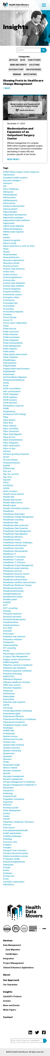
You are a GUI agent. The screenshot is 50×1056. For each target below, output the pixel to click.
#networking (8, 693)
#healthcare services (12, 571)
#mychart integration (12, 688)
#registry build (9, 796)
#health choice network (13, 494)
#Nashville (8, 691)
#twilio (6, 870)
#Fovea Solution (10, 460)
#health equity (9, 505)
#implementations (11, 625)
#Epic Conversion (11, 431)
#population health (11, 765)
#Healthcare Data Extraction (15, 528)
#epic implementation (13, 440)
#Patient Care (9, 742)
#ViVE (6, 879)
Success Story (16, 69)
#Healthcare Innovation (13, 548)
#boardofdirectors (11, 257)
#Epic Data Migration (12, 434)
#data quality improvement (15, 354)
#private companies (12, 770)
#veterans (7, 873)
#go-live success (11, 474)
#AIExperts (8, 192)
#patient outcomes (11, 748)
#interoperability (10, 645)
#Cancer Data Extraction (14, 269)
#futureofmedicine (11, 463)
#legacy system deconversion (16, 659)
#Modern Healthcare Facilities (16, 682)
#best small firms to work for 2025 (18, 246)
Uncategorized (33, 69)
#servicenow (9, 827)
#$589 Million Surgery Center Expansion (21, 172)
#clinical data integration (14, 283)
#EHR (5, 386)
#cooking (7, 314)
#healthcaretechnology (13, 591)
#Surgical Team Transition (14, 850)
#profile (6, 773)
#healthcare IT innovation (14, 557)
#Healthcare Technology (14, 576)
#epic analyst (9, 420)
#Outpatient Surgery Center (15, 725)
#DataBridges (9, 360)
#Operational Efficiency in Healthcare (19, 719)
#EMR (6, 408)
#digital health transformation (16, 368)
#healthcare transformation (15, 579)
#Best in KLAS (9, 243)
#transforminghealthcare (14, 862)
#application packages (13, 217)
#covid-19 (7, 320)
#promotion (8, 787)
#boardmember (10, 254)
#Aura (5, 234)
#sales (6, 816)
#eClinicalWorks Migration (15, 377)
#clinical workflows (12, 291)
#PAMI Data (8, 730)
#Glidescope (9, 468)
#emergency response (13, 405)
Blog (22, 60)
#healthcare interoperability (15, 551)
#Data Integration (11, 340)
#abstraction (8, 175)
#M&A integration (11, 662)
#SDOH (6, 819)
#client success (10, 274)
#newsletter (8, 699)
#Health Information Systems (16, 508)
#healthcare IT (9, 554)
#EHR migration (10, 397)
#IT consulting (9, 648)
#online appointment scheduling (17, 711)
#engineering (9, 411)
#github (6, 465)
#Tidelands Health (11, 859)
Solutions (34, 65)
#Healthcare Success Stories (16, 574)
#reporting (8, 802)
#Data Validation (10, 357)
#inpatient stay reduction (14, 636)
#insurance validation (12, 639)
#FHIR (6, 457)
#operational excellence (14, 722)
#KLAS (6, 651)
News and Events (18, 65)
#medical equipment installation (17, 671)
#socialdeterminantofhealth (15, 830)
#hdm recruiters (10, 491)
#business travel (10, 266)
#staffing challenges (12, 836)
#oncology (8, 708)
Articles (13, 60)
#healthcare (8, 511)
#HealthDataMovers (12, 594)
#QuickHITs (8, 790)
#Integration (8, 642)
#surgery (7, 847)
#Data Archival (9, 328)
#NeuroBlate (8, 696)
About (6, 975)
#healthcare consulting (13, 519)
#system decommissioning (15, 853)
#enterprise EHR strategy (14, 414)
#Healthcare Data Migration (15, 534)
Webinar (17, 74)
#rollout (6, 813)
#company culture (11, 297)
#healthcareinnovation (13, 588)
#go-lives (7, 477)
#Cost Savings (9, 317)
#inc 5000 (7, 628)
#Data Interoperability (13, 343)
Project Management (13, 963)
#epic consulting (10, 428)
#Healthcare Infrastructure (15, 545)
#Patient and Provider (13, 739)
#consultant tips (10, 303)
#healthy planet (10, 599)
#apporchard (8, 223)
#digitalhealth (9, 371)
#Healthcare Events (12, 539)
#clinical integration (12, 289)
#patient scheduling (12, 750)
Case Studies (34, 60)
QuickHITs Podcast (12, 996)
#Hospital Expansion (12, 614)
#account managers (12, 180)
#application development (15, 215)
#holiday (7, 611)
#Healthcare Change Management (18, 517)
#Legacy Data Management (15, 656)
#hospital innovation (12, 616)
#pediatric (7, 756)
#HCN (6, 482)
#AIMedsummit (10, 200)
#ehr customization (12, 391)
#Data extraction (10, 334)
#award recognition (11, 240)
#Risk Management (12, 810)
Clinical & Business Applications (18, 967)
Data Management (12, 945)
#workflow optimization (13, 882)
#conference (9, 300)
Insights (7, 992)
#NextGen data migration (14, 702)
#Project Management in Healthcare (19, 782)
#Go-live (7, 471)
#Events (7, 451)
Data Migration (13, 949)
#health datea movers (13, 502)
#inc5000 (7, 631)
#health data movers (12, 500)
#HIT (5, 605)
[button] (44, 50)
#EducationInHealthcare (13, 380)
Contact (8, 1017)
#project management (13, 779)
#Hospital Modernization (14, 619)
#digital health (9, 366)
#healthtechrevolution (13, 596)
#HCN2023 (8, 485)
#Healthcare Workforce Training (17, 585)
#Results (7, 805)
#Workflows (8, 884)
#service (7, 825)
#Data (6, 326)
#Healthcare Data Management (17, 531)
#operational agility (11, 713)
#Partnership (9, 733)
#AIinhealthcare (10, 195)
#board (6, 252)
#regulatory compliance (13, 799)
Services (8, 941)
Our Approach (11, 980)
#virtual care (8, 876)
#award (6, 237)
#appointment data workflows (16, 220)
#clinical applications (12, 277)
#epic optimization (11, 445)
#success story (10, 842)
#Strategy (7, 839)
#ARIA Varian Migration (13, 226)
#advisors (7, 183)
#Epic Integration (10, 443)
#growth (7, 480)
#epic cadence (9, 425)
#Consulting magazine (13, 311)
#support (7, 845)
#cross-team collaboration (15, 323)
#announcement (10, 209)
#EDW (6, 383)
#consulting (8, 309)
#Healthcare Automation (14, 514)
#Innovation (8, 634)
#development (9, 363)
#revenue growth (10, 807)
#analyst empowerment (13, 206)
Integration (8, 958)
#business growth (11, 263)
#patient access (10, 736)
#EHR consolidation (12, 388)
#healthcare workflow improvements (19, 582)
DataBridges (12, 954)
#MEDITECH (8, 676)
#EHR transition (10, 403)
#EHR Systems (10, 400)
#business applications (13, 260)
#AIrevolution (9, 203)
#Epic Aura (8, 423)
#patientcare (8, 753)
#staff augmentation (12, 833)
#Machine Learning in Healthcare (17, 665)
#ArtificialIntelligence (12, 229)
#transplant (8, 864)
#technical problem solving (15, 856)
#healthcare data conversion (15, 525)
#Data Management (12, 346)
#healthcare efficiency (13, 537)
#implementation (10, 622)
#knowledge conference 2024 (16, 654)
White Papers (30, 74)
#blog (5, 249)
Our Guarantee (10, 984)
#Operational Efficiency (13, 716)
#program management (13, 776)
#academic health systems (15, 177)
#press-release (10, 767)
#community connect (12, 294)
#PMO (6, 762)
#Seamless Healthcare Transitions (18, 822)
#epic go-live (9, 437)
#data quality (9, 351)
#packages (8, 728)
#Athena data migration (13, 232)
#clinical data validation (13, 286)
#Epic (5, 417)
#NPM (6, 705)
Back (7, 88)
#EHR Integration (10, 394)
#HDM (6, 488)
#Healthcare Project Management (18, 565)
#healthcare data (10, 522)
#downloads (8, 374)
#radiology (8, 793)
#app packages (10, 212)
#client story (8, 271)
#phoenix (7, 759)
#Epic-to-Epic (9, 448)
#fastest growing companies (16, 454)
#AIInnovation (9, 197)
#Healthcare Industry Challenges (17, 542)
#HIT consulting (10, 608)
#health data (8, 497)
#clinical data (9, 280)
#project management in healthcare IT (20, 785)
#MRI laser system (12, 685)
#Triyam (6, 867)
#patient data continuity (13, 745)
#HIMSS (7, 602)
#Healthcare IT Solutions (14, 562)
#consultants (9, 306)
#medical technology (12, 674)
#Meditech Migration (12, 679)
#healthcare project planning (15, 568)
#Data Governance (11, 337)
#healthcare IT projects (13, 559)
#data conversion (11, 331)
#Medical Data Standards (14, 668)
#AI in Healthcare (11, 189)
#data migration (10, 348)
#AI (4, 186)
